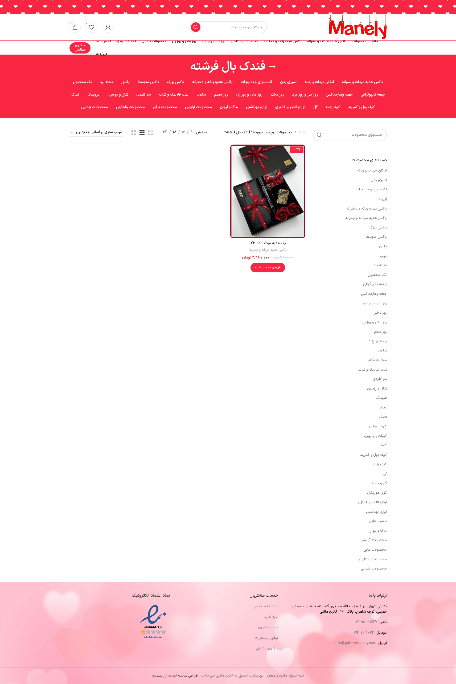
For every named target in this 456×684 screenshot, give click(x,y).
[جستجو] (195, 27)
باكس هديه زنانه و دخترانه (366, 208)
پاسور (383, 246)
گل (385, 474)
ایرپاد (383, 199)
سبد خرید (271, 617)
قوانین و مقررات (266, 638)
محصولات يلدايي (373, 568)
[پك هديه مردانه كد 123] (267, 191)
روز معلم (380, 331)
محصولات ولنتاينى (373, 559)
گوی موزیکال (377, 492)
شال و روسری (377, 388)
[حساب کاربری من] (108, 27)
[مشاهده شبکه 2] (150, 132)
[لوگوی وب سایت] (358, 27)
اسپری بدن (379, 180)
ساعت (382, 350)
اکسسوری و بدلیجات (371, 189)
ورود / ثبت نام (266, 606)
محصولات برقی (375, 549)
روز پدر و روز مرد (374, 303)
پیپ (383, 256)
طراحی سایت (188, 675)
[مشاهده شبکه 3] (142, 132)
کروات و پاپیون (375, 436)
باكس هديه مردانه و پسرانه (366, 218)
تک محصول (377, 275)
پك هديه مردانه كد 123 (267, 243)
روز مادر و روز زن (374, 322)
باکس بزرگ (378, 227)
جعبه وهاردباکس (374, 294)
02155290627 (366, 622)
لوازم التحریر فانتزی (372, 502)
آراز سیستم (159, 675)
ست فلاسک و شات (372, 369)
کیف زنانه (379, 464)
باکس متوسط (376, 237)
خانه (301, 132)
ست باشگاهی (377, 360)
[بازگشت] (272, 67)
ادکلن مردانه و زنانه (372, 170)
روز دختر (380, 313)
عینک (383, 407)
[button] (267, 267)
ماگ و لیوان (378, 531)
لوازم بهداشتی (376, 512)
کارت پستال (378, 426)
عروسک (381, 398)
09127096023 (364, 633)
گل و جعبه (379, 483)
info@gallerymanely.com (355, 643)
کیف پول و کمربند (373, 455)
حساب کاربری (268, 627)
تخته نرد (380, 265)
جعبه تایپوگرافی (375, 284)
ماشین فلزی (378, 521)
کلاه (384, 445)
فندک (383, 417)
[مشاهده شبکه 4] (133, 132)
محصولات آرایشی (373, 540)
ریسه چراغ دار (376, 341)
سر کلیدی (379, 379)
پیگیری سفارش (80, 47)
